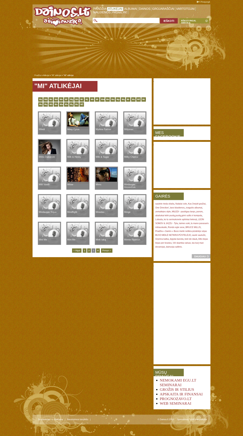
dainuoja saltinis (174, 247)
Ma (40, 99)
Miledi (42, 129)
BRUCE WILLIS (193, 227)
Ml (97, 99)
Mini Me (43, 239)
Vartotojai (185, 8)
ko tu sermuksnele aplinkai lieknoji (180, 219)
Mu (40, 104)
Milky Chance (131, 157)
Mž (81, 104)
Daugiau (200, 256)
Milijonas (128, 129)
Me (61, 99)
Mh (76, 99)
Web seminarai (175, 403)
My (71, 104)
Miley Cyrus (73, 129)
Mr (128, 99)
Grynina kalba (162, 239)
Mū (50, 104)
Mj (87, 99)
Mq (123, 99)
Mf (66, 99)
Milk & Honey (74, 157)
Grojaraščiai (163, 8)
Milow (70, 184)
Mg (71, 99)
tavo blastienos (177, 207)
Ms (133, 99)
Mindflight (72, 212)
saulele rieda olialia (164, 204)
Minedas (100, 212)
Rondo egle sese (176, 227)
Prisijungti (205, 2)
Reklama (58, 419)
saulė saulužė (198, 235)
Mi (81, 99)
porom (199, 211)
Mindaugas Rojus (48, 212)
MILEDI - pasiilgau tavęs (183, 211)
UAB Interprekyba (198, 419)
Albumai (130, 8)
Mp (118, 99)
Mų (45, 104)
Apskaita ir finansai (181, 394)
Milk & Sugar (102, 157)
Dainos (144, 8)
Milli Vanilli (44, 184)
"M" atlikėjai (56, 75)
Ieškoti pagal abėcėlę (188, 21)
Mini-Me (71, 239)
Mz (76, 104)
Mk (92, 99)
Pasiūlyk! (119, 12)
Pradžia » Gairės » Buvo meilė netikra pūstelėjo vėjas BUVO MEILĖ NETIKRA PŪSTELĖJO (181, 233)
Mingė (127, 212)
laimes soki (184, 223)
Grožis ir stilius (177, 389)
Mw (61, 104)
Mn (107, 99)
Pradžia (99, 8)
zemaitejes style (163, 211)
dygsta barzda (177, 239)
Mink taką (101, 239)
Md (56, 99)
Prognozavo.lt (176, 398)
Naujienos (101, 12)
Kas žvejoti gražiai (197, 204)
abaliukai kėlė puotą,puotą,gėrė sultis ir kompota (178, 215)
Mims (98, 184)
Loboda (159, 219)
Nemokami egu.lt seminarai (178, 382)
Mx (66, 104)
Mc (50, 99)
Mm (103, 99)
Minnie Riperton (132, 239)
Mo (112, 99)
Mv (56, 104)
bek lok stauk (191, 239)
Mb (45, 99)
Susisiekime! (44, 419)
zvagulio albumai (194, 207)
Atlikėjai (115, 8)
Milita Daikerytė (47, 157)
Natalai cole (181, 204)
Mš (138, 99)
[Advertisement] (121, 53)
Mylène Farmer (103, 129)
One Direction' (162, 207)
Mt (143, 99)
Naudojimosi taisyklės (77, 419)
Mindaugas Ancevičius (130, 185)
